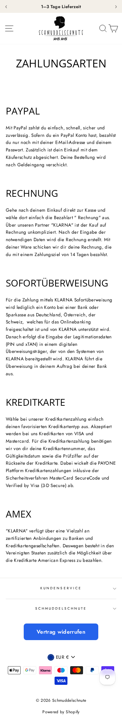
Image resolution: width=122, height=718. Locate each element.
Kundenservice (61, 588)
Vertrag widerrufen (61, 632)
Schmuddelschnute (61, 608)
